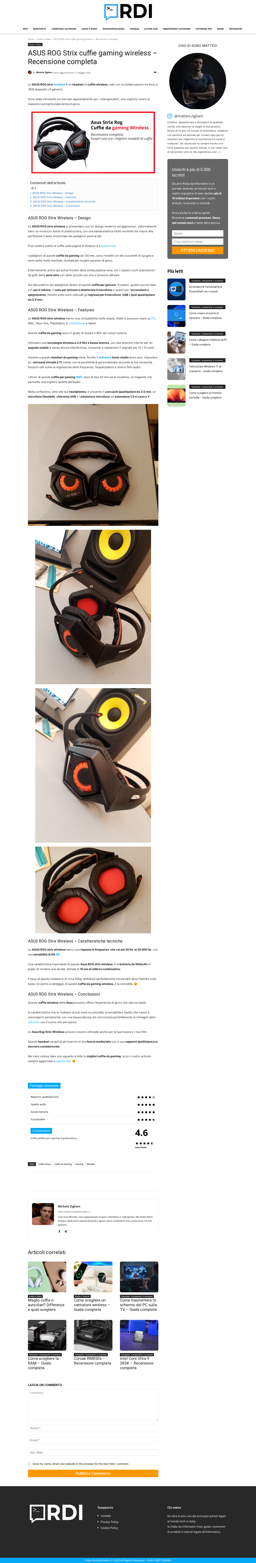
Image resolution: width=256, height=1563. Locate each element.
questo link (108, 246)
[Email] (75, 1182)
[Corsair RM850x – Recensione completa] (93, 1335)
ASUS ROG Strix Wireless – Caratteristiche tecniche (64, 201)
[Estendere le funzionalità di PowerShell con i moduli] (176, 289)
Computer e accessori (64, 28)
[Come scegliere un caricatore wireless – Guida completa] (93, 1277)
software (105, 357)
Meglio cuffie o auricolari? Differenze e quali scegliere (46, 1305)
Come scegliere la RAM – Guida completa (43, 1363)
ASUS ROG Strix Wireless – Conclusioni (56, 205)
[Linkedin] (66, 1182)
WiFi (79, 377)
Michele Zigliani (44, 72)
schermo (34, 1022)
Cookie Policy (109, 1528)
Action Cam (151, 28)
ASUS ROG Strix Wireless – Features (54, 197)
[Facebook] (31, 1182)
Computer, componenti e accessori (137, 1296)
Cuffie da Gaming (63, 1164)
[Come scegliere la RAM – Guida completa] (47, 1335)
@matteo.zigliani (188, 115)
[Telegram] (83, 1182)
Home (31, 39)
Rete (25, 28)
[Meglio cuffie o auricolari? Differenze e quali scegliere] (47, 1277)
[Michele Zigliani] (30, 72)
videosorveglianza (113, 28)
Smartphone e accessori (177, 28)
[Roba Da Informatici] (128, 12)
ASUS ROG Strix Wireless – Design (52, 193)
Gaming (79, 1164)
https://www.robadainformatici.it (74, 1211)
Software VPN (204, 28)
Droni (220, 28)
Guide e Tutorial (82, 1296)
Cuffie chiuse (44, 1164)
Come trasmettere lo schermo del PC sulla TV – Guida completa (138, 1305)
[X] (40, 1182)
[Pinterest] (49, 1182)
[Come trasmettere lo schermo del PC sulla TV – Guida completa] (139, 1277)
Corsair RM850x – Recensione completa (92, 1360)
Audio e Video (89, 28)
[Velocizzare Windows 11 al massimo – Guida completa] (176, 369)
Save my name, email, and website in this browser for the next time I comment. (81, 1463)
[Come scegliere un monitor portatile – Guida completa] (176, 396)
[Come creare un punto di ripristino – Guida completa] (176, 316)
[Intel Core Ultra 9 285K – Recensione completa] (139, 1335)
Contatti (106, 1516)
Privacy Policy (109, 1522)
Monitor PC (39, 28)
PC (153, 318)
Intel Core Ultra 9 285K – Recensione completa (136, 1363)
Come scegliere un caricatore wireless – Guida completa (92, 1305)
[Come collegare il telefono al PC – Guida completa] (176, 343)
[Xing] (65, 1230)
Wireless (91, 1164)
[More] (92, 1182)
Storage (134, 28)
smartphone (77, 323)
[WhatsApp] (57, 1182)
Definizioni (235, 28)
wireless (59, 84)
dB (57, 954)
